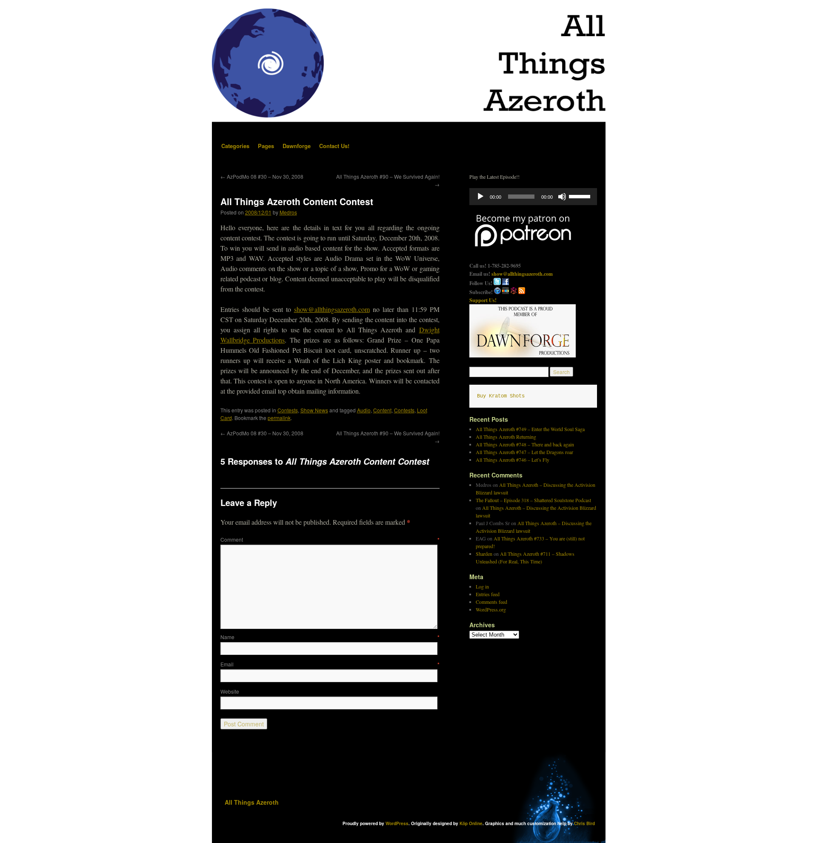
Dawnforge (297, 146)
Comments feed (491, 601)
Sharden (484, 553)
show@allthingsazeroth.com (332, 309)
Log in (482, 586)
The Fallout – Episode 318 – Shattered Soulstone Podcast (533, 500)
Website (229, 691)
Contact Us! (334, 146)
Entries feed (488, 594)
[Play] (480, 196)
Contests (287, 410)
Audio (364, 410)
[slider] (581, 195)
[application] (533, 196)
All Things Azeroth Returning (506, 436)
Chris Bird (584, 823)
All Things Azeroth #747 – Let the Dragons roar (524, 452)
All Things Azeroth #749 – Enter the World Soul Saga (530, 429)
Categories (235, 146)
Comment (330, 539)
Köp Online (471, 823)
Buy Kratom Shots (501, 396)
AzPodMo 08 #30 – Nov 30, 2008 (261, 176)
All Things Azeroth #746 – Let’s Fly (512, 459)
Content (382, 410)
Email (330, 664)
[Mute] (562, 196)
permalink (279, 417)
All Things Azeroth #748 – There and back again (525, 444)
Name (330, 636)
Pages (266, 146)
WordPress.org (491, 609)
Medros (288, 212)
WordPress (397, 823)
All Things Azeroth (252, 802)
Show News (314, 410)
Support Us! (483, 300)
